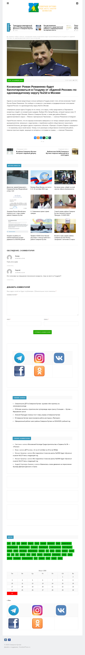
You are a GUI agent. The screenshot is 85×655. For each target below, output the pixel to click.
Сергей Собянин (24, 547)
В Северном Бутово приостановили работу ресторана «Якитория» (37, 418)
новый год (47, 554)
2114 (18, 543)
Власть (22, 36)
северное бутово (27, 558)
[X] (44, 138)
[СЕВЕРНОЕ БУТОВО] (42, 4)
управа (54, 558)
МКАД (58, 543)
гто (8, 554)
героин (71, 551)
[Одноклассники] (38, 138)
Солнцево (34, 547)
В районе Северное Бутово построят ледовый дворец (26, 152)
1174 (9, 543)
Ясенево (41, 551)
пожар (64, 554)
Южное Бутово (32, 551)
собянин (41, 558)
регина (10, 558)
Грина (37, 543)
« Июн (9, 600)
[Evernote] (47, 138)
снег (35, 558)
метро (33, 554)
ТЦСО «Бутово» (67, 547)
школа (60, 558)
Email (46, 319)
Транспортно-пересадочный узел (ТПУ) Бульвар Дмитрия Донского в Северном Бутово (17, 27)
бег (47, 551)
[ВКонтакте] (35, 138)
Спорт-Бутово (43, 547)
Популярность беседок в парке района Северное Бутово (76, 27)
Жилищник (51, 543)
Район (17, 36)
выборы (64, 551)
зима (28, 554)
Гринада (43, 543)
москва (40, 554)
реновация (17, 558)
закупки (22, 554)
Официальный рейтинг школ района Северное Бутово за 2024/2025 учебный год (42, 421)
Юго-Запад (23, 551)
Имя (9, 319)
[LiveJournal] (50, 138)
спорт (48, 558)
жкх (17, 554)
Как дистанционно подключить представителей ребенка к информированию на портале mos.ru (47, 28)
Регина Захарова (12, 547)
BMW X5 (24, 543)
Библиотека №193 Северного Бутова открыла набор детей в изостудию (57, 153)
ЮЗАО (16, 551)
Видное (31, 543)
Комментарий (12, 295)
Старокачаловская (55, 547)
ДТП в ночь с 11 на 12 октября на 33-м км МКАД (41, 450)
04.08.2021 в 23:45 (20, 258)
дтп (13, 554)
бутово (58, 551)
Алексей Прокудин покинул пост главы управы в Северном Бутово (37, 415)
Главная (11, 36)
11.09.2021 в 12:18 (20, 272)
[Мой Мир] (41, 138)
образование (56, 554)
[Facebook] (9, 640)
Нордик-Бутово (66, 543)
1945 (13, 543)
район (70, 554)
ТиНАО (10, 551)
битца (52, 551)
